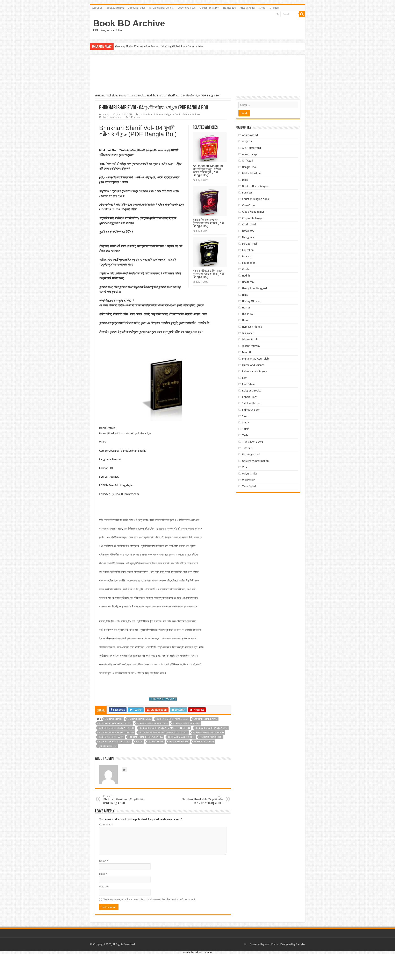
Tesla (245, 435)
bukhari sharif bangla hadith (116, 728)
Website (104, 886)
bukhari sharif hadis (111, 737)
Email (103, 873)
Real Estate (248, 384)
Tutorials (247, 448)
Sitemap (274, 7)
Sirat (244, 416)
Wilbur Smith (249, 473)
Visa (244, 467)
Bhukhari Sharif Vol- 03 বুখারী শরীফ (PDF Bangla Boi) (124, 799)
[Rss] (277, 14)
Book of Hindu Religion (255, 186)
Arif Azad (247, 160)
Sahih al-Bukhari (204, 741)
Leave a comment (112, 117)
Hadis (139, 741)
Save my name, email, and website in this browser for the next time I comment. (149, 899)
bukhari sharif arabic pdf (152, 723)
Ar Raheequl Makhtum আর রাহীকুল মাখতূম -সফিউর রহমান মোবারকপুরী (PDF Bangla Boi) (208, 170)
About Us (97, 7)
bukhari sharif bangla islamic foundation (164, 728)
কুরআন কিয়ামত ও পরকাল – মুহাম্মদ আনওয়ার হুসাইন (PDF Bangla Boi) (209, 223)
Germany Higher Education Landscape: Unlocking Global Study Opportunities (159, 46)
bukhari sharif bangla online (116, 732)
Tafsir (245, 428)
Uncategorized (251, 454)
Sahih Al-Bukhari (192, 114)
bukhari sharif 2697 (139, 719)
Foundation (249, 262)
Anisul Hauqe (249, 154)
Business (247, 192)
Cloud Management (253, 211)
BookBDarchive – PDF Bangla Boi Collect (150, 7)
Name (103, 861)
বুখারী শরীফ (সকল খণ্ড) (107, 746)
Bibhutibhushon (251, 173)
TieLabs (300, 944)
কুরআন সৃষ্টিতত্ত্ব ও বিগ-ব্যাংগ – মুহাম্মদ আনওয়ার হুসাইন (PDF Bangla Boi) (209, 274)
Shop (262, 7)
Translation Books (252, 441)
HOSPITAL (248, 313)
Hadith (151, 95)
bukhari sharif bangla (186, 723)
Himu (245, 294)
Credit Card (249, 224)
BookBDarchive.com (127, 494)
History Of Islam (251, 301)
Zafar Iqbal (249, 486)
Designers (248, 237)
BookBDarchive (115, 7)
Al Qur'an (247, 141)
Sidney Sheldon (251, 409)
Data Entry (248, 230)
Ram (244, 377)
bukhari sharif (113, 719)
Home (101, 95)
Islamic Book (155, 741)
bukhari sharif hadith (181, 737)
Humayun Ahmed (252, 326)
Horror (246, 307)
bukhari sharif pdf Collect (114, 741)
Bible (245, 179)
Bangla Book (249, 167)
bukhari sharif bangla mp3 (211, 728)
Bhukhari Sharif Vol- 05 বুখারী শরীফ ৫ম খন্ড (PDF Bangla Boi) (202, 799)
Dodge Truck (249, 243)
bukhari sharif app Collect (172, 719)
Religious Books (116, 95)
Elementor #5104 (209, 7)
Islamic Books (136, 95)
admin (105, 114)
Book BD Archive (129, 23)
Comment (106, 824)
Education (248, 250)
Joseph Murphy (251, 345)
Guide (245, 269)
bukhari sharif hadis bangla (146, 737)
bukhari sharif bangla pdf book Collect (163, 732)
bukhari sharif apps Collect (115, 723)
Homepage (229, 7)
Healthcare (248, 282)
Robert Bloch (249, 396)
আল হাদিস (112, 163)
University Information (255, 460)
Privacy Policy (247, 7)
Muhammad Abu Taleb (255, 358)
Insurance (248, 333)
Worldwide (248, 480)
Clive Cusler (249, 205)
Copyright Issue (186, 7)
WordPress (271, 944)
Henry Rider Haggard (254, 288)
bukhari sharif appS (205, 719)
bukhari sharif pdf (211, 737)
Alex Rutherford (251, 147)
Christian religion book (255, 198)
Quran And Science (253, 365)
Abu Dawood (250, 135)
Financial (247, 256)
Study (245, 422)
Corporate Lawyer (253, 218)
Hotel (245, 320)
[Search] (302, 14)
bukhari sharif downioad (208, 732)
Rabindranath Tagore (254, 371)
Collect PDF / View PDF (164, 699)
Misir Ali (246, 352)
